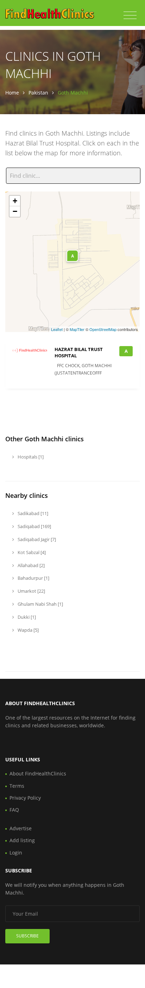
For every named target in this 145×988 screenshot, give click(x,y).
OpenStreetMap (102, 329)
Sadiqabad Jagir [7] (36, 539)
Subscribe (27, 936)
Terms (17, 785)
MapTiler (77, 329)
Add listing (22, 840)
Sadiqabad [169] (34, 526)
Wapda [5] (28, 630)
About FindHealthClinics (38, 773)
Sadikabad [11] (32, 513)
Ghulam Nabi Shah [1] (40, 604)
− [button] (15, 211)
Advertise (21, 828)
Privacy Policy (25, 797)
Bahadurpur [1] (33, 578)
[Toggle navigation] (130, 15)
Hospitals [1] (30, 457)
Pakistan (38, 92)
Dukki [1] (26, 617)
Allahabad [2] (31, 565)
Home (12, 92)
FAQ (14, 809)
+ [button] (15, 200)
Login (16, 852)
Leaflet (57, 329)
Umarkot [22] (31, 591)
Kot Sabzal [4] (31, 552)
